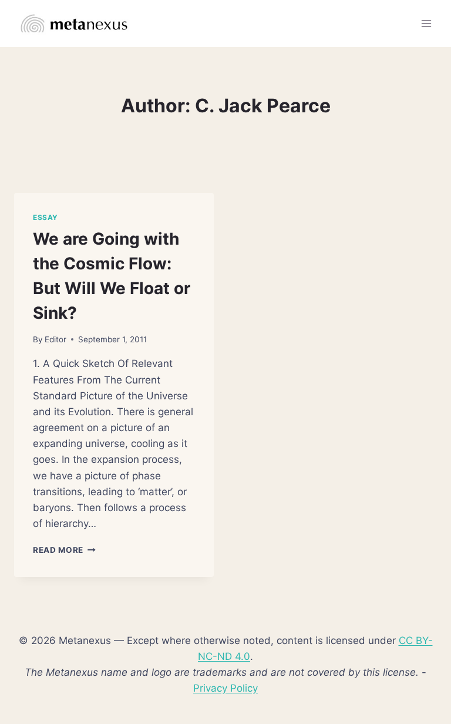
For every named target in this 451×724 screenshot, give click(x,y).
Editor (55, 339)
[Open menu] (426, 23)
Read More (64, 550)
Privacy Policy (225, 688)
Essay (45, 217)
